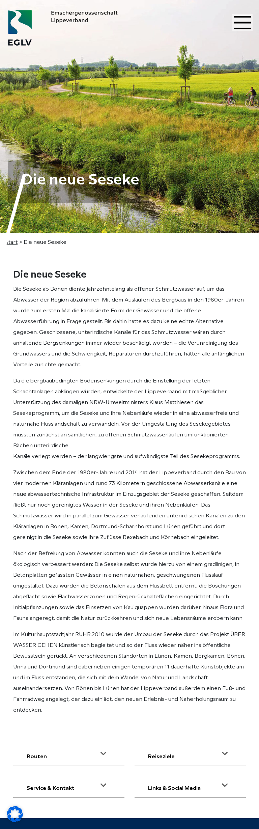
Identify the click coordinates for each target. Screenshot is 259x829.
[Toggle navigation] (242, 22)
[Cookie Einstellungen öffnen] (15, 814)
